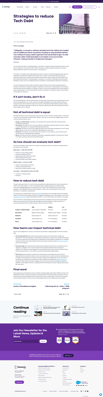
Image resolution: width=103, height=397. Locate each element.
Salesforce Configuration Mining (44, 377)
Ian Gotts (21, 45)
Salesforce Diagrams (61, 259)
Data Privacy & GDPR (53, 391)
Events (64, 373)
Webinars (65, 375)
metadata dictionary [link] (25, 187)
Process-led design (42, 379)
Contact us (82, 369)
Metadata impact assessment (44, 369)
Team (81, 368)
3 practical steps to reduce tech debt (79, 313)
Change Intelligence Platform (46, 366)
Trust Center (45, 391)
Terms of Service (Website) (63, 391)
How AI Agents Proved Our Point (78, 307)
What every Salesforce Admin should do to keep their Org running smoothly (51, 308)
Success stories (66, 368)
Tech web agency (85, 396)
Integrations (65, 369)
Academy (65, 377)
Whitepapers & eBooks (67, 379)
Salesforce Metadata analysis (44, 368)
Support (64, 381)
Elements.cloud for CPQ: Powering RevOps (51, 313)
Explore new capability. (55, 1)
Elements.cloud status (67, 383)
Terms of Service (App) (74, 391)
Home (14, 41)
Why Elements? (20, 6)
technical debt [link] (32, 57)
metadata (39, 193)
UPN (58, 241)
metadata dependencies (19, 197)
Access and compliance (43, 373)
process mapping (63, 241)
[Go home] (6, 6)
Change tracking (41, 371)
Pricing (42, 6)
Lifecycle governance (42, 381)
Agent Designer (41, 375)
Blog (18, 41)
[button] (100, 394)
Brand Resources (66, 384)
